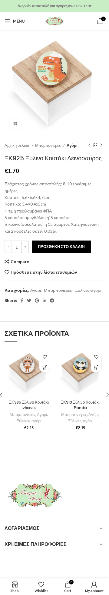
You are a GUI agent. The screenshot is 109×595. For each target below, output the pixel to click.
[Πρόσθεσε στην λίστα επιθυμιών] (44, 356)
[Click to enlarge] (15, 124)
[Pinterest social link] (37, 300)
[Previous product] (89, 146)
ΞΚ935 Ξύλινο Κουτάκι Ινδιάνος (29, 405)
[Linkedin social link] (44, 300)
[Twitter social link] (29, 300)
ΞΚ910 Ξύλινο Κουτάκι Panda (80, 405)
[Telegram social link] (52, 300)
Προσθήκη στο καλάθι (61, 246)
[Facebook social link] (22, 300)
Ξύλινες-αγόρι (88, 290)
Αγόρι (72, 145)
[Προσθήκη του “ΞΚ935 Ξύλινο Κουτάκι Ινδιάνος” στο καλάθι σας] (44, 367)
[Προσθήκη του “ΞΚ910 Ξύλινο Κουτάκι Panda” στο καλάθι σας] (96, 367)
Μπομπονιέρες (48, 145)
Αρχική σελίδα (17, 145)
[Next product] (101, 146)
